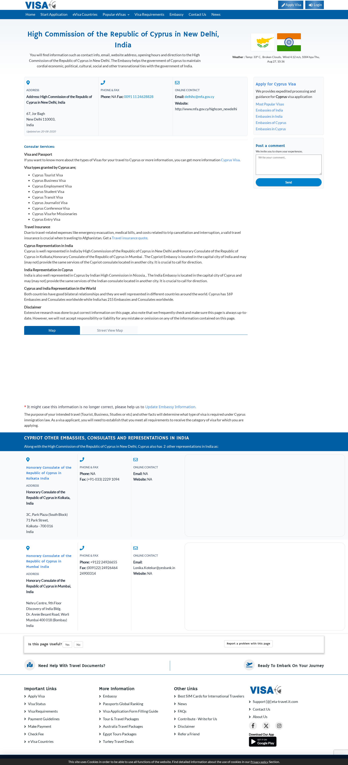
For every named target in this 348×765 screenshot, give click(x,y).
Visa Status (37, 704)
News (216, 14)
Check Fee (36, 734)
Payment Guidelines (44, 719)
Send (288, 182)
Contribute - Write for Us (197, 719)
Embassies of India (269, 110)
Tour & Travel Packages (121, 719)
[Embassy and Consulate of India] (289, 42)
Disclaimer (186, 726)
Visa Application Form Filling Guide (130, 711)
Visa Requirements (149, 14)
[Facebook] (253, 726)
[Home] (40, 5)
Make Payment (39, 726)
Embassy (176, 14)
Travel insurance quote (129, 238)
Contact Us (197, 14)
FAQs (182, 711)
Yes (67, 644)
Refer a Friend (189, 734)
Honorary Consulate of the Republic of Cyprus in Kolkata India (48, 473)
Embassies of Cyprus (271, 123)
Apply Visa (36, 696)
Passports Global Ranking (123, 704)
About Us (260, 716)
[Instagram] (279, 726)
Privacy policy (259, 762)
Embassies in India (269, 116)
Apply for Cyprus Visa (276, 84)
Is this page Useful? (45, 644)
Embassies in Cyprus (271, 129)
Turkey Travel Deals (118, 741)
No (78, 644)
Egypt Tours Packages (120, 734)
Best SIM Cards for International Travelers (211, 696)
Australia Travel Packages (123, 726)
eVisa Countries (85, 14)
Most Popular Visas (270, 104)
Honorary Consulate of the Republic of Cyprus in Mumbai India (48, 561)
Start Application (53, 14)
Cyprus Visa (230, 160)
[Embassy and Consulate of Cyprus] (263, 42)
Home (30, 14)
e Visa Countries (41, 741)
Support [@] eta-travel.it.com (275, 701)
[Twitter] (266, 726)
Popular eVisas (114, 14)
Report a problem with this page (248, 643)
